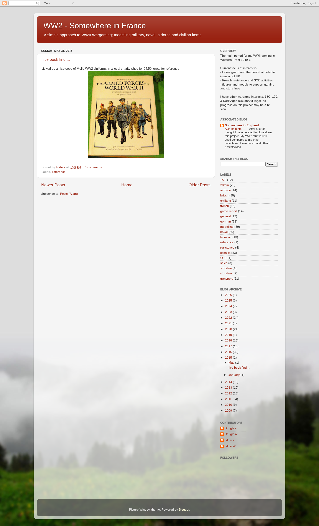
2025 (229, 300)
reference (59, 171)
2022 (229, 317)
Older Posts (199, 185)
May (232, 362)
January (234, 374)
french (224, 206)
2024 (229, 306)
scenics (225, 252)
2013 (229, 387)
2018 (229, 340)
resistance (227, 247)
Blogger (184, 509)
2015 (229, 357)
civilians (225, 200)
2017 (229, 346)
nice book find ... (55, 59)
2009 (229, 410)
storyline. (226, 273)
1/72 (223, 179)
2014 (229, 382)
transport (226, 278)
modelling (226, 226)
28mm (224, 185)
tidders (229, 440)
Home (127, 185)
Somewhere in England (242, 125)
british (224, 195)
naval (224, 232)
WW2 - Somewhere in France (94, 25)
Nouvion (226, 237)
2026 (229, 295)
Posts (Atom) (69, 193)
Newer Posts (53, 185)
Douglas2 (231, 434)
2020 (229, 329)
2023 (229, 312)
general (225, 216)
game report (228, 211)
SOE (223, 258)
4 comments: (94, 167)
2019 (229, 334)
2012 (229, 393)
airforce (225, 190)
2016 (229, 352)
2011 (228, 399)
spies (223, 263)
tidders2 (230, 446)
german (225, 221)
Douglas (230, 428)
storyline (226, 268)
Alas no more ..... (236, 128)
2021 (229, 323)
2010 (229, 404)
